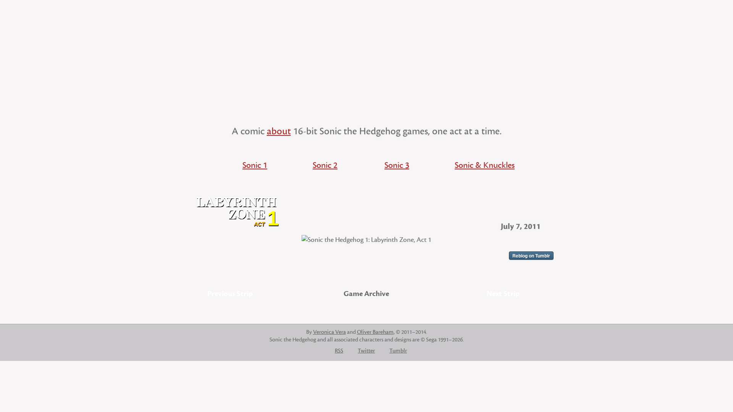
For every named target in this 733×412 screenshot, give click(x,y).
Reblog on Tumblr (531, 255)
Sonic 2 (325, 165)
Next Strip (503, 294)
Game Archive (366, 294)
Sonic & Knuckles (485, 165)
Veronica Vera (329, 332)
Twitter (366, 350)
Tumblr (398, 350)
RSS (339, 350)
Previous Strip (230, 294)
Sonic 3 (396, 165)
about (279, 131)
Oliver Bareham (375, 332)
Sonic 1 (254, 165)
